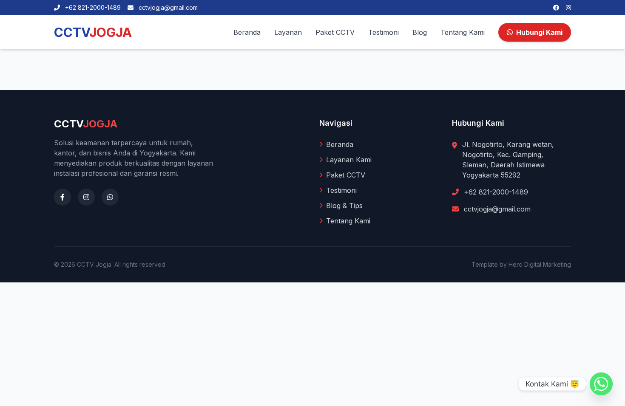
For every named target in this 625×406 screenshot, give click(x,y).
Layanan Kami (349, 159)
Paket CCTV (335, 32)
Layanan (288, 32)
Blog (419, 32)
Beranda (247, 32)
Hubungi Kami (539, 32)
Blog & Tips (344, 205)
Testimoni (383, 32)
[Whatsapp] (601, 383)
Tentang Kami (462, 32)
